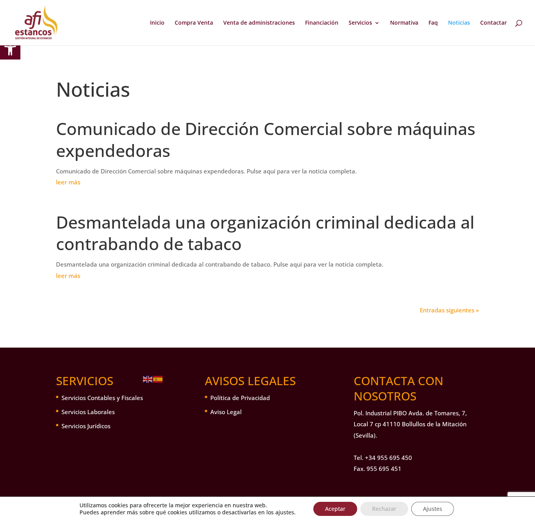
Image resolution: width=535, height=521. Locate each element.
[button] (10, 49)
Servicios (360, 23)
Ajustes (432, 508)
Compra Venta (194, 23)
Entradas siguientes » (449, 310)
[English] (148, 378)
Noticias (459, 23)
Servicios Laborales (88, 412)
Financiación (321, 23)
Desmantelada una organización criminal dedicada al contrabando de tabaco (265, 233)
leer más (68, 182)
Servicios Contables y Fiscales (102, 398)
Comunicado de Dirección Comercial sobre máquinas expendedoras (265, 139)
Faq (433, 23)
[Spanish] (158, 378)
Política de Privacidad (240, 398)
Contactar (493, 23)
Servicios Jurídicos (85, 426)
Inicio (157, 23)
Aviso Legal (226, 412)
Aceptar (335, 508)
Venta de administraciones (259, 23)
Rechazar (384, 508)
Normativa (404, 23)
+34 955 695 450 (388, 458)
